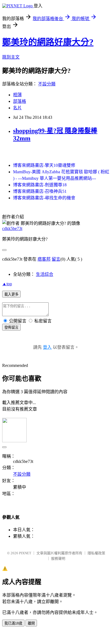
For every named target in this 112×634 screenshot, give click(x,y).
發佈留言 (11, 327)
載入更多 (11, 294)
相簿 (17, 94)
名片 (17, 107)
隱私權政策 (96, 553)
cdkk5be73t (12, 228)
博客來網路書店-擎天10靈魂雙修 (44, 165)
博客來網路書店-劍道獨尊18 (40, 184)
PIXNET (25, 553)
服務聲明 (58, 558)
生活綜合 (44, 274)
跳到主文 (11, 57)
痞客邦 (44, 259)
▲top (7, 283)
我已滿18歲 (13, 623)
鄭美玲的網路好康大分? (48, 42)
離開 (31, 623)
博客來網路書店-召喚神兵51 (40, 191)
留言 (56, 259)
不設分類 (46, 84)
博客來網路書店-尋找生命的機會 (44, 198)
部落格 (19, 101)
